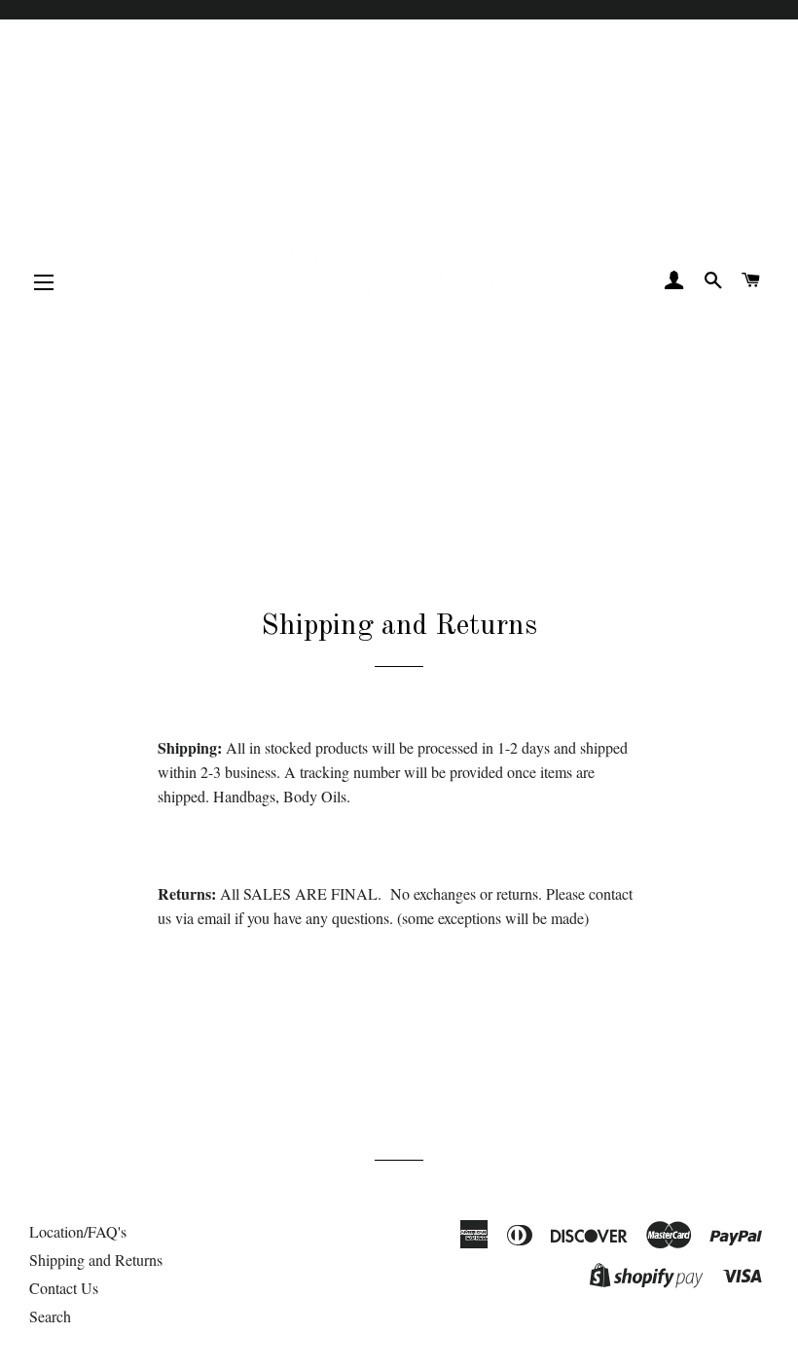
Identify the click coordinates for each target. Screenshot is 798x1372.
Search (50, 1316)
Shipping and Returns (96, 1259)
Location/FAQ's (78, 1231)
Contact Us (63, 1288)
